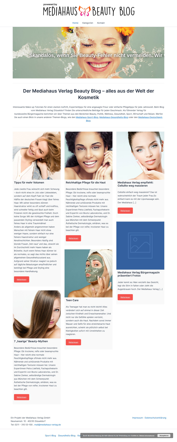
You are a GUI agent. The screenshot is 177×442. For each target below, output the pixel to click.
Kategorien (87, 23)
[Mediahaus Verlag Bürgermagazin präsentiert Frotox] (140, 246)
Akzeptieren (164, 435)
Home (75, 23)
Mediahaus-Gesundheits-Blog (113, 117)
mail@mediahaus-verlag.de (47, 424)
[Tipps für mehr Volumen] (37, 156)
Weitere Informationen (146, 436)
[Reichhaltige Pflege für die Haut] (88, 156)
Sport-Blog (50, 435)
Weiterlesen (21, 279)
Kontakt (101, 23)
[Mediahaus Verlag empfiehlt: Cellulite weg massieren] (140, 156)
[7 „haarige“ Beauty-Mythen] (37, 314)
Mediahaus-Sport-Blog (87, 117)
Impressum (137, 417)
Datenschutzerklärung (155, 417)
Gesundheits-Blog (66, 435)
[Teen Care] (88, 273)
